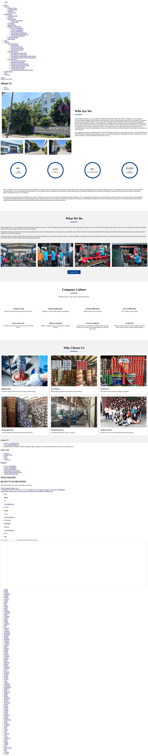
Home (5, 5)
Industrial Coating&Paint (14, 26)
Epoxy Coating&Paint (17, 28)
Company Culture (12, 9)
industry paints (49, 491)
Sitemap (41, 489)
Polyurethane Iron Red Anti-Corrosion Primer (23, 57)
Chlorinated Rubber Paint (18, 36)
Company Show (12, 13)
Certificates (11, 11)
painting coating (13, 491)
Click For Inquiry (5, 488)
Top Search (53, 489)
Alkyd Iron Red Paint (17, 47)
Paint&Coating (8, 14)
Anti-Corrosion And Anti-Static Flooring (22, 70)
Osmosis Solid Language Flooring (20, 65)
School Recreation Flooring (18, 61)
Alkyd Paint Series (13, 43)
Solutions (6, 42)
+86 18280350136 (14, 443)
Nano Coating (11, 39)
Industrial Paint (31, 491)
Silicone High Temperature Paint (20, 34)
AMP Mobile (61, 489)
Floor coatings (15, 22)
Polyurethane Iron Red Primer (19, 54)
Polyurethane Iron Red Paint (18, 53)
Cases (5, 40)
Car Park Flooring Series (17, 68)
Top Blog (46, 489)
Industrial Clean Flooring (17, 62)
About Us (6, 6)
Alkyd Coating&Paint (17, 31)
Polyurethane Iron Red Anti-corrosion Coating (23, 56)
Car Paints (10, 17)
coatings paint (4, 491)
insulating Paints (12, 25)
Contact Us (7, 74)
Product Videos (8, 71)
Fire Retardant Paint (13, 37)
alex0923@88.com (13, 445)
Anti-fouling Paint (12, 16)
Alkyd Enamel (15, 45)
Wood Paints (11, 23)
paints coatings (22, 491)
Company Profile (12, 8)
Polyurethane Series (13, 51)
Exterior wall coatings (17, 20)
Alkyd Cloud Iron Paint (17, 48)
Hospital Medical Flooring (18, 67)
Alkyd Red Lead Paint (17, 50)
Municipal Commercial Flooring (19, 64)
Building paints (12, 19)
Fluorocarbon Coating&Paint (19, 33)
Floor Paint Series (12, 59)
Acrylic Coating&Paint (17, 30)
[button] (74, 272)
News (5, 73)
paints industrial (40, 491)
